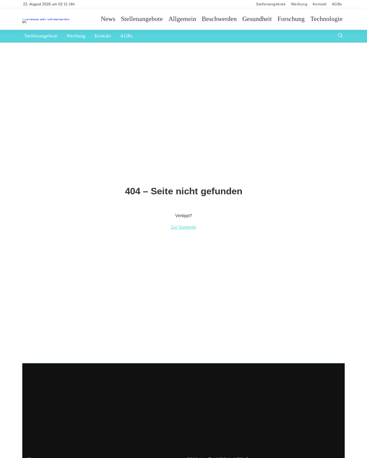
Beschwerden (219, 19)
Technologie (326, 19)
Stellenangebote (271, 4)
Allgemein (182, 19)
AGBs (337, 4)
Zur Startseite (183, 227)
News (108, 19)
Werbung (299, 4)
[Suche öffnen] (340, 36)
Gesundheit (257, 19)
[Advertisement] (183, 413)
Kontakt (320, 4)
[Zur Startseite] (45, 18)
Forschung (291, 19)
